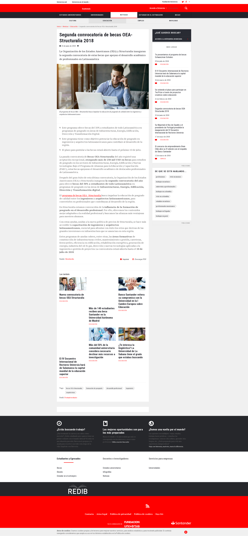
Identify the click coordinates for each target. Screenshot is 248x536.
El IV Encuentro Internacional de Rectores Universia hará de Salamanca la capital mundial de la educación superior (172, 73)
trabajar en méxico (163, 181)
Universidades (154, 468)
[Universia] (65, 523)
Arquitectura (70, 392)
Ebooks (60, 472)
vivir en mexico (175, 177)
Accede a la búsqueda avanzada (168, 39)
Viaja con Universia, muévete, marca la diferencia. (166, 446)
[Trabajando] (124, 489)
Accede (157, 8)
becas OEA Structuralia (74, 388)
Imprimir (126, 259)
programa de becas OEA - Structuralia (82, 195)
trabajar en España (163, 211)
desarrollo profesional (114, 388)
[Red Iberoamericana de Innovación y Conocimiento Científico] (78, 489)
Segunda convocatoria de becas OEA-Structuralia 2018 (170, 109)
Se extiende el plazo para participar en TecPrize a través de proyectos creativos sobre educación (170, 92)
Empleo (163, 159)
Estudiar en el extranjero (66, 476)
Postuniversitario (70, 397)
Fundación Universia (169, 2)
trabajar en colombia (163, 191)
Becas (59, 468)
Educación (63, 301)
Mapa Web (159, 514)
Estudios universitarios (112, 468)
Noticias (106, 476)
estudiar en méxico (163, 201)
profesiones (160, 177)
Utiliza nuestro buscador (120, 442)
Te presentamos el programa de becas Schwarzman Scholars (170, 55)
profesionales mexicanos (165, 206)
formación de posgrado (94, 388)
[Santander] (181, 522)
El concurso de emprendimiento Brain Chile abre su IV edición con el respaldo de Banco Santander (171, 149)
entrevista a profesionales (165, 186)
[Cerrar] (185, 532)
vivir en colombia (162, 196)
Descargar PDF (140, 259)
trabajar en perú (162, 216)
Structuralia (69, 259)
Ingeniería (129, 388)
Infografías (107, 472)
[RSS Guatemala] (147, 506)
